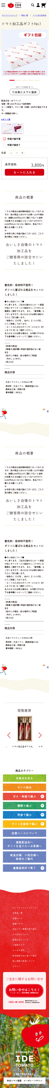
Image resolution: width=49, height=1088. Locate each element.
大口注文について (21, 934)
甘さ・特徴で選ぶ (24, 796)
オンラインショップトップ (25, 907)
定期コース (18, 918)
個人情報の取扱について (24, 961)
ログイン (17, 966)
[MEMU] (3, 5)
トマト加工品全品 (39, 15)
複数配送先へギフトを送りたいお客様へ (24, 844)
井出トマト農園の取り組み (25, 929)
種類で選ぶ (24, 806)
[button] (12, 80)
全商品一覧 (18, 913)
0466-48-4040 (16, 1001)
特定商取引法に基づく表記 (25, 955)
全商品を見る (24, 778)
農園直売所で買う (24, 868)
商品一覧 (24, 15)
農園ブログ (18, 923)
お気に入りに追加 (26, 92)
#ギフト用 (5, 119)
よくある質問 (19, 950)
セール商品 (24, 787)
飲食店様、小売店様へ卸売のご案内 (24, 857)
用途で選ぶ (24, 815)
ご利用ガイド (19, 945)
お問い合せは (24, 990)
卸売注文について (21, 939)
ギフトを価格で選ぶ (25, 824)
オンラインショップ (9, 15)
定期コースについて (25, 833)
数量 (4, 152)
